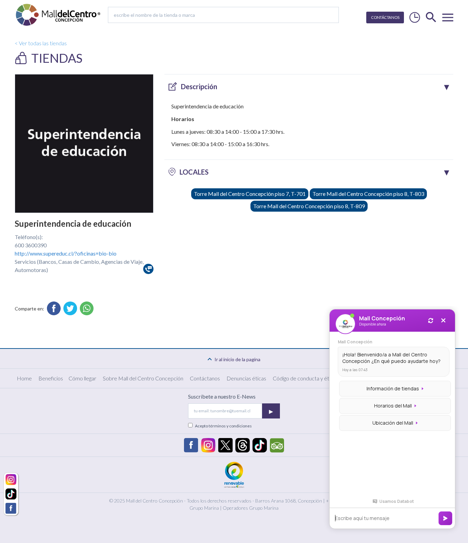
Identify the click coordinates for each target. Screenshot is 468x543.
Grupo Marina (204, 508)
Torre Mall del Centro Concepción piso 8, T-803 (368, 193)
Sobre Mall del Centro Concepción (143, 378)
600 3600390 (31, 245)
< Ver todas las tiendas (41, 43)
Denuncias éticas (246, 378)
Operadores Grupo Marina (251, 508)
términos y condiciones (230, 425)
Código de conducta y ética (304, 378)
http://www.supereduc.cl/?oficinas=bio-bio (65, 253)
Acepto (223, 425)
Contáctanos (205, 378)
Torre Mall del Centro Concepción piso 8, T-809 (309, 206)
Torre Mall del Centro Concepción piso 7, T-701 (250, 193)
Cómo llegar (82, 378)
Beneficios (50, 378)
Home (24, 378)
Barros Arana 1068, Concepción (288, 501)
